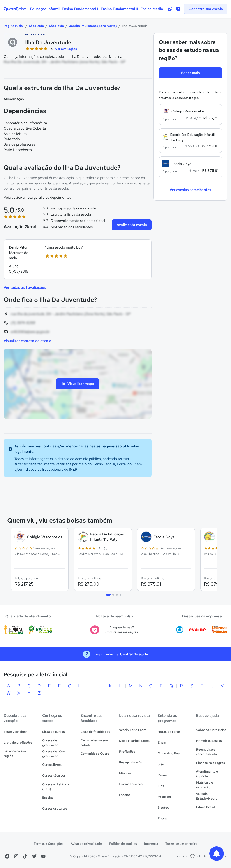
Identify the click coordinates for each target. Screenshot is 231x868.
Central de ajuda (134, 654)
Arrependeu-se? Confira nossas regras (121, 629)
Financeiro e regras (210, 763)
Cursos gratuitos (54, 808)
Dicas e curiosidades (134, 741)
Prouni (163, 775)
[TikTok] (25, 856)
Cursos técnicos (54, 775)
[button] (78, 259)
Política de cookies (123, 844)
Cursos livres (52, 765)
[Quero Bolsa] (15, 9)
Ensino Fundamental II (119, 9)
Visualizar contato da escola (27, 340)
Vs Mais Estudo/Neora (206, 796)
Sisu (161, 764)
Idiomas (125, 773)
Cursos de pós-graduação (53, 753)
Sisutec (163, 807)
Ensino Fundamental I (80, 9)
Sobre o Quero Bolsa (211, 730)
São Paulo (36, 26)
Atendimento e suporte (207, 773)
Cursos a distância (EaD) (55, 786)
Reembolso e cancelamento (206, 751)
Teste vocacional (16, 732)
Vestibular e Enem (132, 730)
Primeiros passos (209, 741)
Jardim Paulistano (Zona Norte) (93, 26)
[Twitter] (34, 856)
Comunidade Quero (95, 754)
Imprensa (151, 844)
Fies (161, 786)
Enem (162, 742)
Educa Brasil (205, 807)
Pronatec (164, 797)
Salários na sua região (15, 753)
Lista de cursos (53, 732)
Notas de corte (169, 732)
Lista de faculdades (95, 732)
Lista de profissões (18, 742)
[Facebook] (7, 856)
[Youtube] (43, 856)
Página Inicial (14, 26)
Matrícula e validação (204, 784)
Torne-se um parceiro (181, 844)
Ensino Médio (151, 9)
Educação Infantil (45, 9)
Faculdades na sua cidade (94, 742)
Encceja (163, 818)
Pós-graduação (130, 762)
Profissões (127, 751)
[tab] (108, 595)
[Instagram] (16, 856)
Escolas (47, 798)
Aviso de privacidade (86, 844)
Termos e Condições (48, 844)
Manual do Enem (170, 753)
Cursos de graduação (50, 742)
